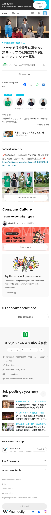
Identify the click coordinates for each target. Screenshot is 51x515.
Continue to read (26, 197)
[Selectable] (8, 104)
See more (25, 247)
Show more (43, 124)
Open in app (39, 5)
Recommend (25, 317)
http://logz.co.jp (13, 365)
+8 (41, 350)
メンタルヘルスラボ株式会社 (25, 343)
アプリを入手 (39, 449)
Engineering (13, 350)
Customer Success (29, 350)
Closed (24, 506)
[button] (25, 441)
